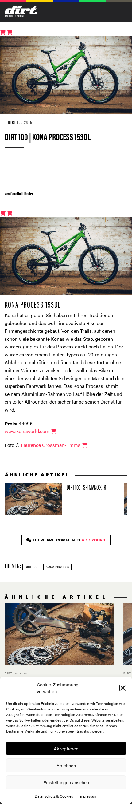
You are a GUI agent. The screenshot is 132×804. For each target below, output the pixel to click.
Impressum (88, 796)
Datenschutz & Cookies (54, 796)
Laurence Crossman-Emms (51, 444)
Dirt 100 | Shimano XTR (62, 499)
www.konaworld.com (28, 431)
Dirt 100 (31, 567)
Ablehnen (66, 765)
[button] (123, 688)
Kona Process (57, 567)
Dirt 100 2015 (20, 122)
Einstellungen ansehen (66, 782)
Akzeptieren (66, 748)
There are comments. (68, 540)
